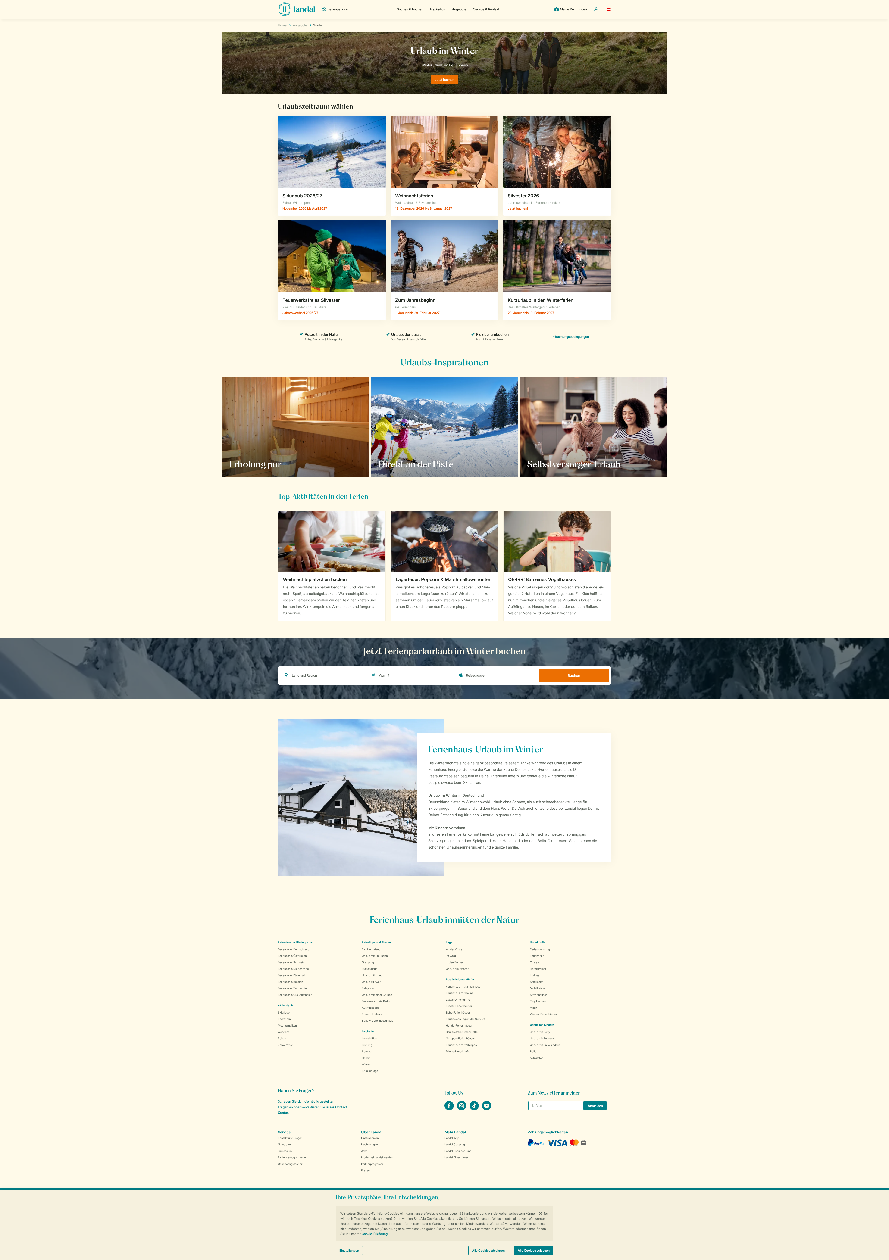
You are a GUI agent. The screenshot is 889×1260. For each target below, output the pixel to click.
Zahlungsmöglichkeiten (292, 1157)
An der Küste (454, 949)
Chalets (535, 962)
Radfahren (284, 1019)
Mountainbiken (287, 1025)
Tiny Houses (538, 1001)
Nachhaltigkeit (370, 1144)
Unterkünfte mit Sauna (253, 464)
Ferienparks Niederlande (293, 969)
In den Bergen (455, 962)
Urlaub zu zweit (371, 981)
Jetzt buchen (444, 79)
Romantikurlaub (372, 1014)
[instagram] (462, 1109)
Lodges (534, 975)
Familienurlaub (371, 949)
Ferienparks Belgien (290, 981)
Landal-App (451, 1138)
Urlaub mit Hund (372, 975)
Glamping (368, 962)
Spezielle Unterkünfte (460, 979)
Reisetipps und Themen (377, 942)
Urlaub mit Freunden (375, 956)
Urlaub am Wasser (457, 969)
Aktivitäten (536, 1058)
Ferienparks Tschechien (293, 988)
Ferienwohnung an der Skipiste (465, 1019)
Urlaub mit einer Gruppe (377, 994)
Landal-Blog (369, 1038)
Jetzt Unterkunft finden (552, 464)
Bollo (533, 1051)
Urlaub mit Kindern (542, 1025)
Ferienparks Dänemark (292, 975)
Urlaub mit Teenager (543, 1038)
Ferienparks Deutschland (293, 949)
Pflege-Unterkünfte (458, 1051)
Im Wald (451, 956)
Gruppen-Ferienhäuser (460, 1038)
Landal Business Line (457, 1151)
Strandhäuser (538, 994)
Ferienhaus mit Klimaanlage (463, 986)
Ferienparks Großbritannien (295, 994)
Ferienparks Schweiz (291, 962)
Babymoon (368, 988)
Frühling (367, 1045)
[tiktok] (475, 1109)
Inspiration (437, 9)
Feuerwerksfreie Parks (376, 1001)
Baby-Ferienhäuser (458, 1012)
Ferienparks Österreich (292, 956)
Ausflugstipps (370, 1007)
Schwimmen (286, 1045)
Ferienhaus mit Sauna (459, 993)
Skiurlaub (284, 1012)
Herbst (366, 1058)
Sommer (367, 1051)
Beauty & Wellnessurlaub (377, 1020)
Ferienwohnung (540, 949)
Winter (366, 1064)
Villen (533, 1007)
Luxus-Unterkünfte (458, 999)
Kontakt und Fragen (290, 1138)
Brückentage (370, 1071)
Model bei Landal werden (377, 1157)
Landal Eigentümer (456, 1157)
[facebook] (449, 1109)
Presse (365, 1170)
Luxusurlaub (369, 969)
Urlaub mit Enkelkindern (545, 1045)
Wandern (283, 1032)
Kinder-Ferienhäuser (459, 1006)
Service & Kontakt (486, 9)
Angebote (459, 9)
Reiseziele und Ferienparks (295, 942)
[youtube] (486, 1109)
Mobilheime (537, 988)
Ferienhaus (537, 956)
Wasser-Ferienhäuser (543, 1014)
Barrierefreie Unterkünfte (462, 1032)
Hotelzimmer (538, 969)
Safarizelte (536, 981)
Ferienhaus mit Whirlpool (462, 1045)
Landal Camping (454, 1144)
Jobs (364, 1151)
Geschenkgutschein (291, 1164)
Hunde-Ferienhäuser (459, 1025)
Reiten (282, 1038)
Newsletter (285, 1144)
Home (282, 25)
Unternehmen (370, 1138)
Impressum (285, 1151)
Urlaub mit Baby (540, 1032)
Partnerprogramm (372, 1164)
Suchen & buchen (410, 9)
